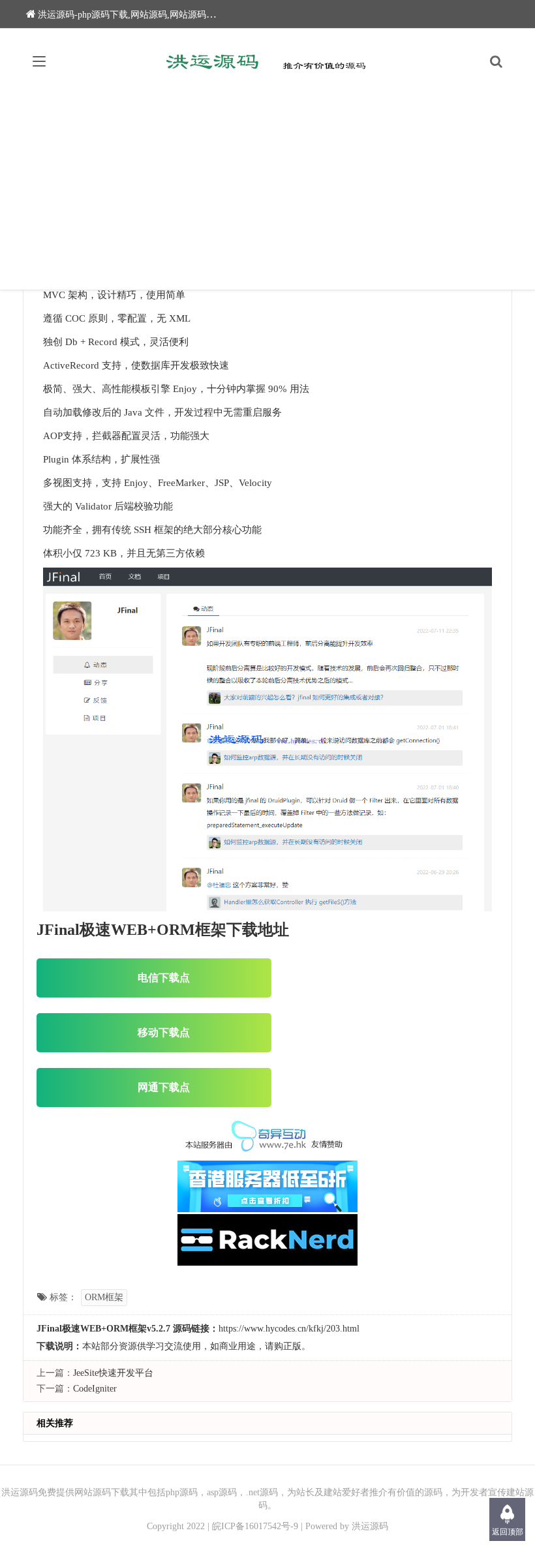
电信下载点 (164, 977)
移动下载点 (164, 1032)
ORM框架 (104, 1297)
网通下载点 (164, 1087)
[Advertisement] (267, 191)
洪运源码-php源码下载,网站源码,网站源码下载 (131, 15)
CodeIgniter (95, 1389)
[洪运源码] (267, 61)
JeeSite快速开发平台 (113, 1373)
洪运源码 (370, 1526)
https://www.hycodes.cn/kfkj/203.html (289, 1328)
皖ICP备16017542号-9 (255, 1526)
